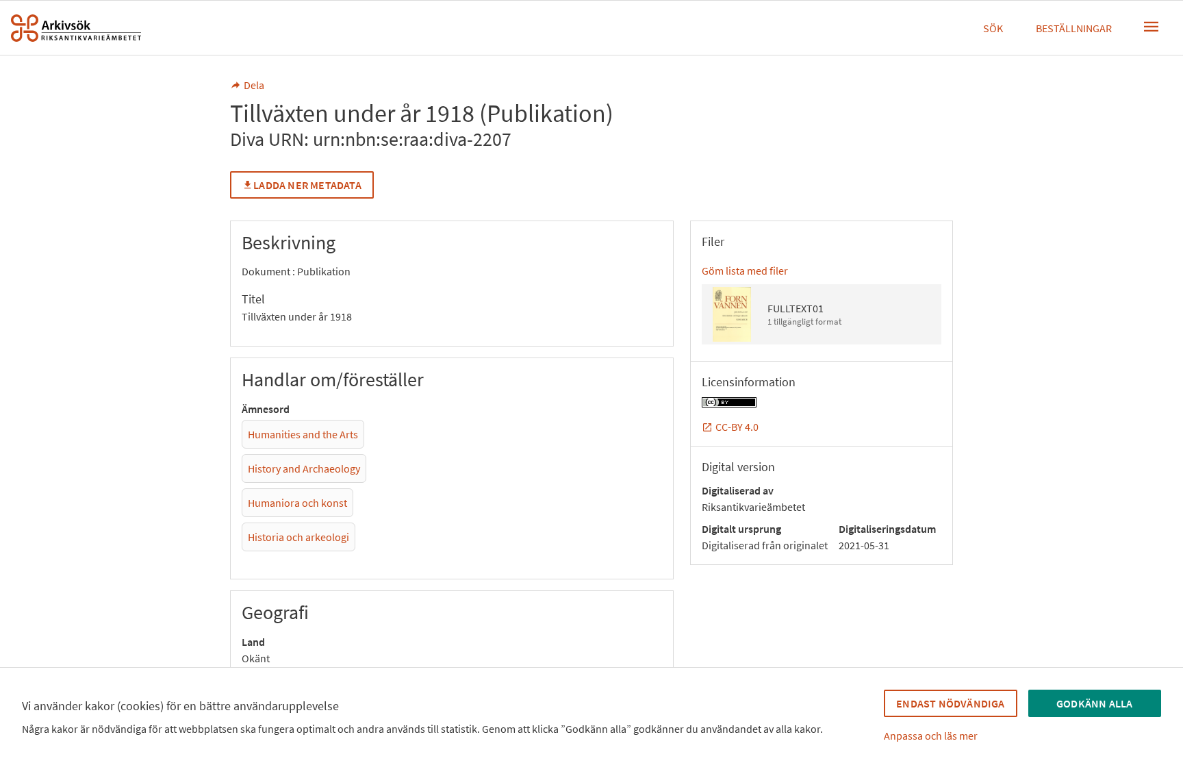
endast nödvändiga (950, 703)
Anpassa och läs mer (931, 735)
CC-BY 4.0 (737, 427)
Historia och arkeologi (298, 537)
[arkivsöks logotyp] (76, 28)
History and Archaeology (304, 468)
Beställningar (1074, 28)
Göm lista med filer (745, 270)
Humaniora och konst (297, 503)
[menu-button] (1151, 26)
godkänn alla (1094, 703)
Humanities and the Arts (303, 434)
